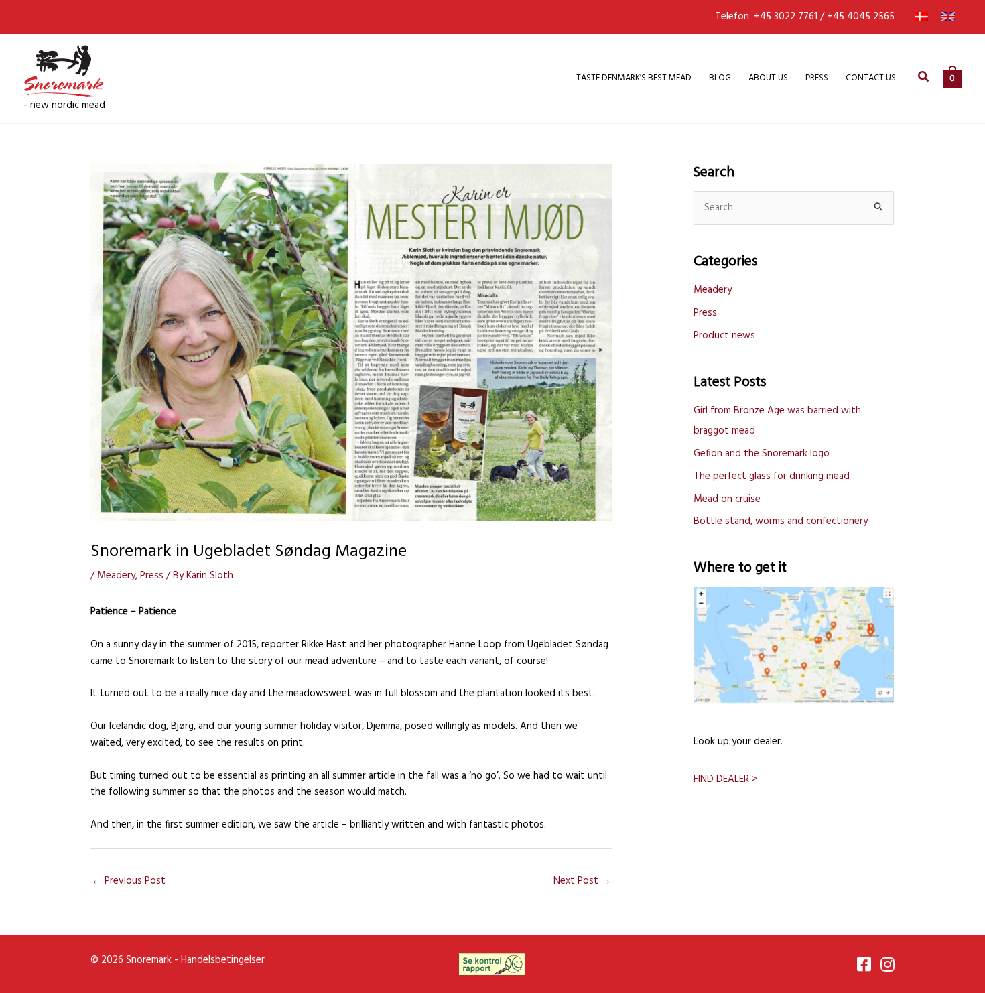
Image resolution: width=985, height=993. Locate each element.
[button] (924, 78)
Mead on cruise (727, 499)
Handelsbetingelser (223, 960)
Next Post (582, 881)
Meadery (116, 576)
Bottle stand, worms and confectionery (781, 521)
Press (151, 576)
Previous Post (129, 881)
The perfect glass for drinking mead (772, 476)
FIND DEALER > (725, 779)
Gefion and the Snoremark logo (762, 454)
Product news (724, 336)
